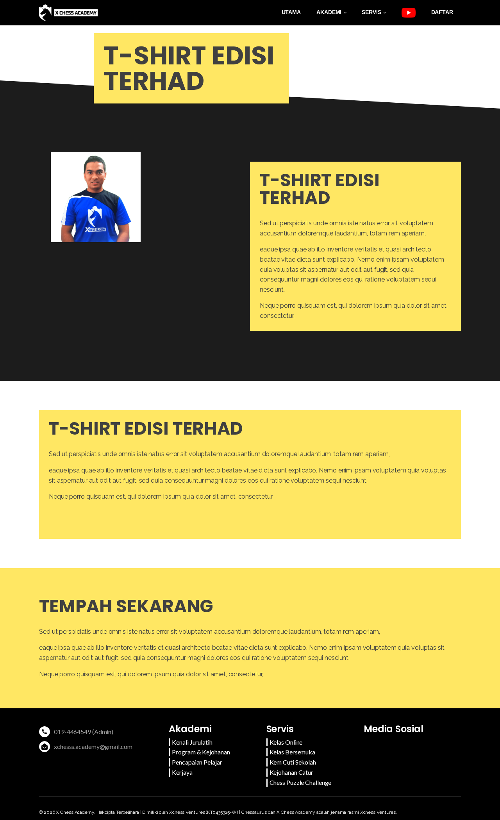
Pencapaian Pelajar (197, 762)
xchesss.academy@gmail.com (93, 746)
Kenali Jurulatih (192, 742)
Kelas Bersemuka (293, 752)
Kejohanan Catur (292, 772)
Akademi (328, 12)
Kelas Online (286, 742)
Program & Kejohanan (201, 752)
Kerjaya (182, 772)
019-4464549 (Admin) (83, 731)
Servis (371, 12)
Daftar (442, 12)
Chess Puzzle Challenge (301, 782)
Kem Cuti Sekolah (293, 762)
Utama (291, 12)
